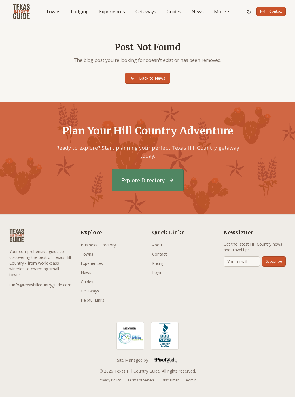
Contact (275, 11)
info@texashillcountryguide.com (41, 285)
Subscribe (274, 261)
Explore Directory (143, 180)
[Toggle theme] (249, 11)
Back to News (152, 78)
